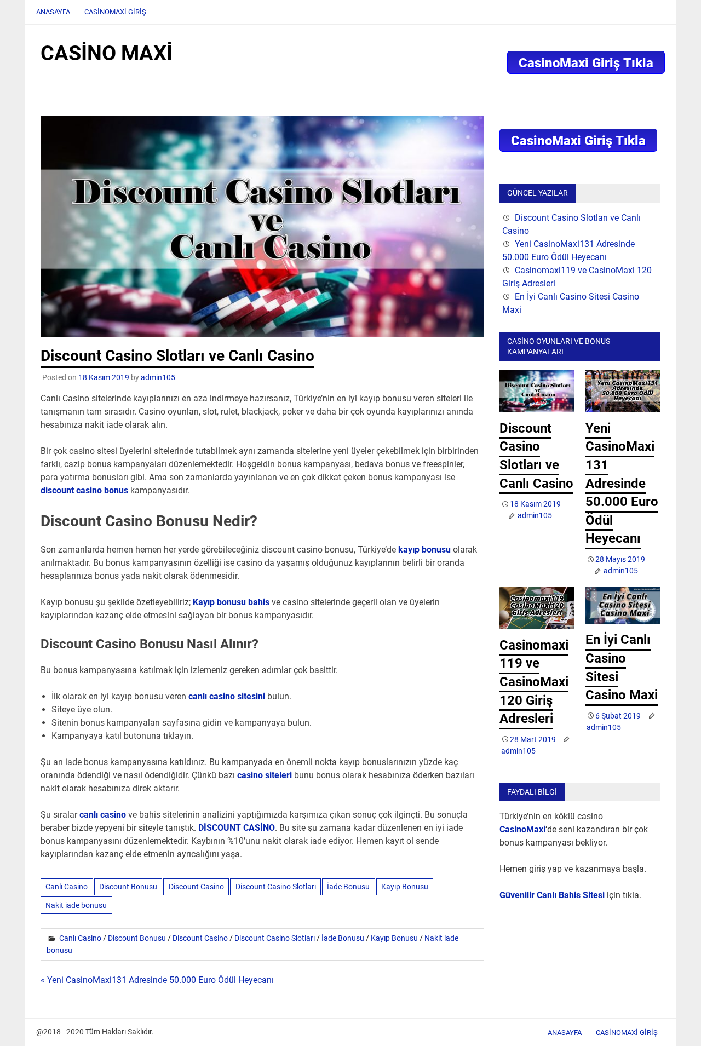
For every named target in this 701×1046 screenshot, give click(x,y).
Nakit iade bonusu (76, 905)
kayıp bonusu (424, 549)
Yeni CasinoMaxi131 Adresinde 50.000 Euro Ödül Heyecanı (621, 484)
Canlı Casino (66, 886)
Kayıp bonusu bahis (231, 602)
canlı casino (102, 814)
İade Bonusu (348, 886)
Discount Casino (196, 886)
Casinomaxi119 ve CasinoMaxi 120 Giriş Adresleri (533, 681)
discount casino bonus (84, 490)
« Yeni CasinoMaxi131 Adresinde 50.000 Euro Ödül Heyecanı (157, 980)
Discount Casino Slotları (275, 886)
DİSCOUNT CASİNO (236, 828)
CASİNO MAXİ (107, 53)
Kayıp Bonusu (404, 886)
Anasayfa (53, 12)
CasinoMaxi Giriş (115, 12)
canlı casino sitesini (226, 696)
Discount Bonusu (128, 886)
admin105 (158, 377)
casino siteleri (264, 775)
